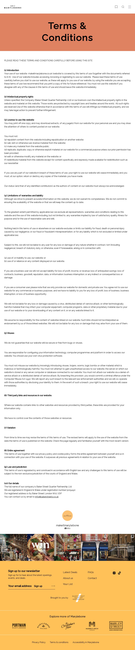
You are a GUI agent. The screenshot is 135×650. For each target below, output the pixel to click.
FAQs (91, 572)
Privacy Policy (38, 642)
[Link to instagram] (114, 574)
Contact (92, 578)
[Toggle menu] (129, 7)
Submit (46, 586)
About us (68, 578)
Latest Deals (70, 572)
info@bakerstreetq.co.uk (47, 497)
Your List (68, 584)
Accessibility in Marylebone (86, 642)
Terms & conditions (59, 642)
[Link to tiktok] (119, 573)
